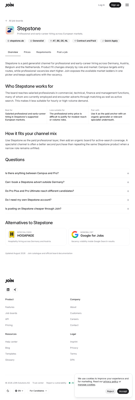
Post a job (62, 52)
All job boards (16, 20)
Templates (10, 353)
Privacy (73, 347)
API (7, 319)
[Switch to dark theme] (8, 390)
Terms (72, 353)
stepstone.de (17, 41)
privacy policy (108, 381)
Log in (101, 5)
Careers (73, 319)
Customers (74, 313)
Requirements (43, 52)
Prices (27, 52)
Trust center (38, 383)
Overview (13, 52)
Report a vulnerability (56, 383)
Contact (73, 325)
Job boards (11, 313)
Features (9, 307)
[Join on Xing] (15, 289)
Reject (108, 391)
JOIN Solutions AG (21, 383)
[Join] (9, 5)
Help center (11, 341)
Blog (7, 347)
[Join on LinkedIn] (8, 289)
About (72, 307)
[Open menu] (127, 5)
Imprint (72, 341)
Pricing (9, 325)
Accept (120, 391)
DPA (71, 359)
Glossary (9, 359)
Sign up (115, 5)
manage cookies (84, 384)
